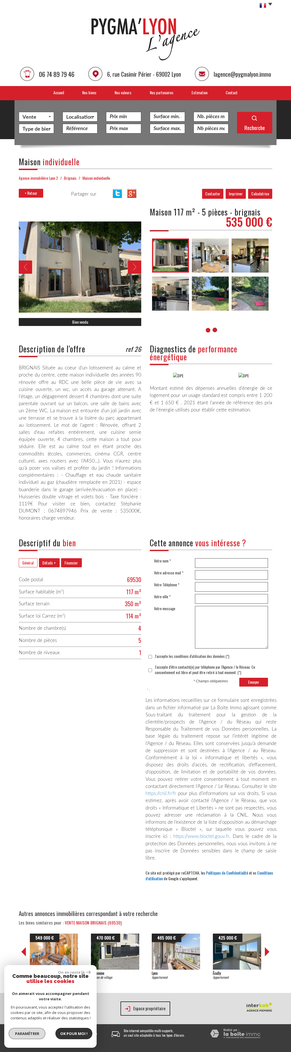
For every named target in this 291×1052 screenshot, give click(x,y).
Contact (232, 92)
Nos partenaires (161, 92)
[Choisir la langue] (264, 6)
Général (28, 563)
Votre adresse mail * (168, 573)
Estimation (199, 92)
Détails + (49, 563)
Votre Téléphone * (166, 584)
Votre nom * (162, 561)
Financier (71, 563)
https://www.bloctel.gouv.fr (201, 836)
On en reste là (71, 972)
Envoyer (253, 682)
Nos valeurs (123, 92)
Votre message (164, 608)
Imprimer (236, 193)
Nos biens (89, 92)
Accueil (58, 92)
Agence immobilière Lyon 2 (38, 178)
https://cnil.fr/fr (161, 793)
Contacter (212, 193)
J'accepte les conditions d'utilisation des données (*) (192, 656)
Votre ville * (162, 596)
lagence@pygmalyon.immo (242, 74)
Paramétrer (27, 1033)
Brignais (70, 178)
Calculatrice (260, 193)
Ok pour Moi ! (74, 1033)
